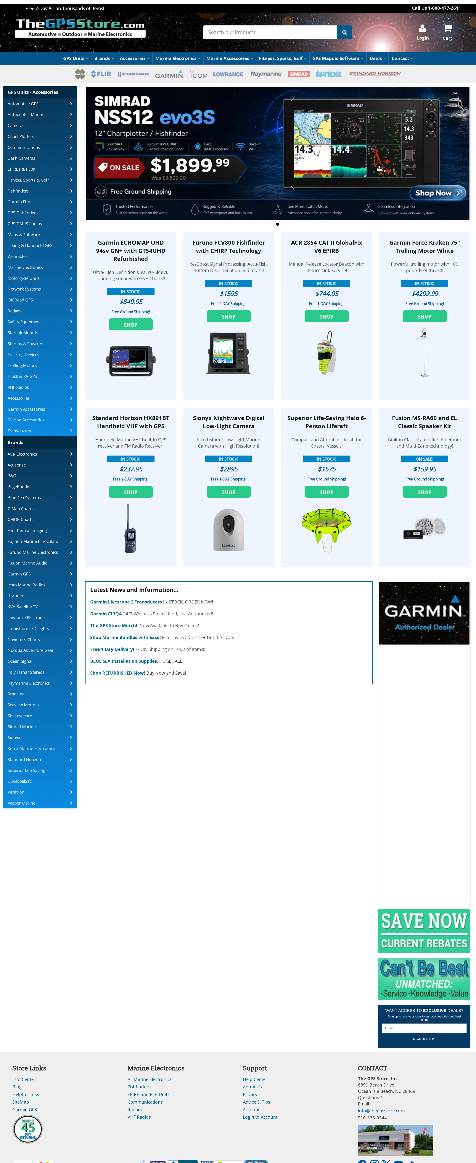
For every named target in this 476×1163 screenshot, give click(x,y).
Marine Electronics (176, 58)
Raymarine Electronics (29, 683)
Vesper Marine (21, 803)
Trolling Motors (22, 365)
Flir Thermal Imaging (27, 530)
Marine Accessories (227, 58)
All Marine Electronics (150, 1079)
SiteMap (20, 1102)
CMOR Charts (20, 519)
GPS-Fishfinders (23, 212)
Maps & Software (24, 234)
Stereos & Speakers (26, 343)
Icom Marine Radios (26, 585)
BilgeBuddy (18, 486)
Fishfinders (18, 191)
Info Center (24, 1079)
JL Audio (15, 595)
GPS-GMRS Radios (25, 223)
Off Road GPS (20, 300)
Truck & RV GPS (22, 376)
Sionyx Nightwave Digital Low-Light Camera (228, 422)
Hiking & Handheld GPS (30, 245)
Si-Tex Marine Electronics (31, 748)
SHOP (131, 324)
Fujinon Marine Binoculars (33, 541)
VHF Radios (18, 387)
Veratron (16, 792)
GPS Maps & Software (336, 58)
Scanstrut (17, 694)
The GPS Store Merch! (113, 625)
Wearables (18, 256)
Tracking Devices (23, 354)
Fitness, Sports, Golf (281, 58)
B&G (12, 475)
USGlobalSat (19, 781)
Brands (102, 58)
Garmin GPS (19, 574)
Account (251, 1110)
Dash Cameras (21, 158)
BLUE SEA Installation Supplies (123, 661)
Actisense (17, 465)
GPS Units (73, 58)
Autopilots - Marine (26, 114)
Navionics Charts (24, 639)
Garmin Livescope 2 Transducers (126, 602)
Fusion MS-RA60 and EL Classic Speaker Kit (424, 422)
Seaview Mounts (23, 704)
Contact (400, 58)
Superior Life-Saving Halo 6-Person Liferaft (326, 422)
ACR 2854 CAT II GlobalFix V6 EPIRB (326, 247)
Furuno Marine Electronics (33, 552)
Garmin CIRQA (106, 614)
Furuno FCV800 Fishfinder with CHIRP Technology (228, 247)
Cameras (16, 125)
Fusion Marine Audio (27, 563)
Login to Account (260, 1117)
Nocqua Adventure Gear (31, 650)
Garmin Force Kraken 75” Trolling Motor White (424, 247)
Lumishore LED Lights (28, 628)
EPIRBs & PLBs (21, 169)
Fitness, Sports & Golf (28, 180)
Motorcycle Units (24, 278)
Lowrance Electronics (28, 617)
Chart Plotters (21, 136)
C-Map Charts (21, 508)
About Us (252, 1087)
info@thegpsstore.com (381, 1111)
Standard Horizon (24, 759)
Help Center (255, 1079)
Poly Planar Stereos (26, 672)
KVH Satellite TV (23, 606)
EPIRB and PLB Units (148, 1094)
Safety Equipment (24, 321)
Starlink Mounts (23, 332)
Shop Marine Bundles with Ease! (125, 637)
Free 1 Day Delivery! (112, 649)
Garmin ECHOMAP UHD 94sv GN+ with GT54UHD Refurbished (130, 251)
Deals (376, 58)
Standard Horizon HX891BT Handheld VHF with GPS (130, 422)
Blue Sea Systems (24, 497)
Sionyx (14, 737)
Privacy (250, 1094)
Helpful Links (25, 1094)
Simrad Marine (22, 726)
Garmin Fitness (22, 201)
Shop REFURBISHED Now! (117, 673)
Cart (447, 38)
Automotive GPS (23, 103)
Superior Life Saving (26, 770)
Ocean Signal (20, 661)
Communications (24, 147)
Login (423, 38)
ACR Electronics (22, 454)
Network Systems (24, 289)
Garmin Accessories (26, 409)
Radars (14, 311)
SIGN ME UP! (424, 1038)
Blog (17, 1087)
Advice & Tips (256, 1102)
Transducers (19, 430)
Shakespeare (20, 715)
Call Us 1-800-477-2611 (436, 8)
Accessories (133, 58)
